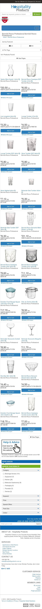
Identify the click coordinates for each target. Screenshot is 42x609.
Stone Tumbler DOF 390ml (29, 153)
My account (37, 585)
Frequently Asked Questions (27, 601)
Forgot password (35, 591)
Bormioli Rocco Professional (16, 37)
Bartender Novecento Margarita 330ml (31, 340)
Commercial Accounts (9, 546)
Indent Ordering (7, 548)
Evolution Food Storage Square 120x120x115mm (10, 302)
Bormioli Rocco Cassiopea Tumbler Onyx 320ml (29, 265)
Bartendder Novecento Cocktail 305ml (10, 340)
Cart (17, 1)
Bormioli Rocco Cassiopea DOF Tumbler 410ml (31, 80)
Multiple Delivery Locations (10, 550)
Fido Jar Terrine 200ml (28, 302)
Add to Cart (10, 94)
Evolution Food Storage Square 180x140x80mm (10, 414)
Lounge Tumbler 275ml (28, 116)
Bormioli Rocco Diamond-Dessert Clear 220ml (29, 377)
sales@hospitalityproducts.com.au (11, 561)
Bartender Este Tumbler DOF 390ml (10, 228)
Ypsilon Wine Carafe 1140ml (9, 79)
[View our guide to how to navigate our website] (11, 446)
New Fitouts (6, 552)
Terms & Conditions (7, 601)
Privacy (16, 601)
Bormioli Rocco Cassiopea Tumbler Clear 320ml (9, 265)
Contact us (37, 580)
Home (4, 37)
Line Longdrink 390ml (7, 116)
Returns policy (36, 576)
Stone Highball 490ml (7, 190)
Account (38, 1)
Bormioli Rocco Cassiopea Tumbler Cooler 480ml (29, 414)
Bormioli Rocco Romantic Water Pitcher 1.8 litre (31, 228)
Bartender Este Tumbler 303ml (30, 190)
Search (37, 14)
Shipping (38, 578)
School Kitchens (7, 554)
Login (38, 587)
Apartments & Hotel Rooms (10, 545)
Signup (38, 589)
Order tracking (36, 574)
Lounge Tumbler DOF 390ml (10, 153)
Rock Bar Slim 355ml (7, 376)
